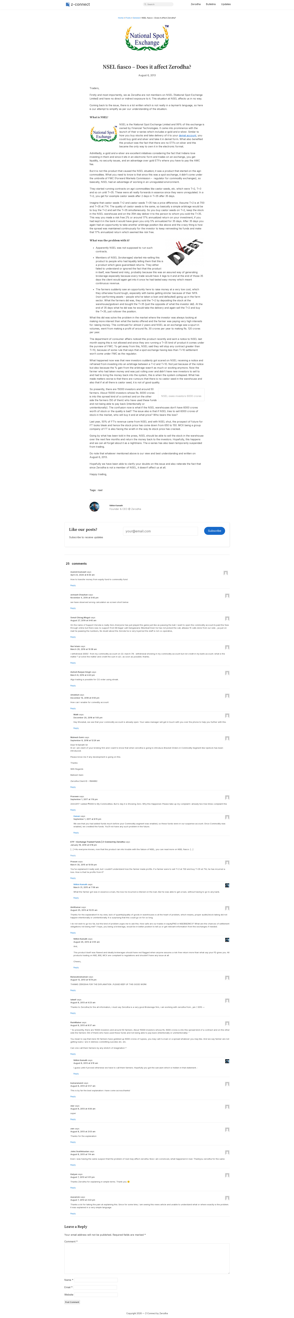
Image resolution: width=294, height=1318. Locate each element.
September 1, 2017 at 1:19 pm (84, 799)
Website (68, 1294)
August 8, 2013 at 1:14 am (82, 1154)
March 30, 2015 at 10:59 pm (83, 864)
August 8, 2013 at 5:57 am (82, 1086)
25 (68, 563)
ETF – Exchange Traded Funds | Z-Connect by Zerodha (97, 842)
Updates (226, 4)
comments (79, 563)
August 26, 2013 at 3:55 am (87, 942)
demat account (187, 135)
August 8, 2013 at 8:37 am (82, 1025)
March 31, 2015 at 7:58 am (86, 887)
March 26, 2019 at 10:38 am (83, 649)
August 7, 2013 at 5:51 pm (82, 1177)
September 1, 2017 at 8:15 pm (87, 819)
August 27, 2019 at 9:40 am (83, 620)
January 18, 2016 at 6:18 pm (83, 845)
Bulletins (211, 4)
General (136, 18)
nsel (100, 490)
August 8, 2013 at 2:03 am (82, 1131)
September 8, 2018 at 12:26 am (85, 740)
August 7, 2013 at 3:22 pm (82, 1200)
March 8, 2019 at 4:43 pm (82, 675)
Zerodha (196, 4)
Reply (73, 585)
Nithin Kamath (116, 505)
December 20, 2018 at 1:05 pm (88, 717)
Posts (128, 18)
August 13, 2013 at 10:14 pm (83, 979)
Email (68, 1287)
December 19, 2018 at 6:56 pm (84, 698)
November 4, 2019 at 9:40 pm (84, 597)
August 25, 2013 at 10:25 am (83, 910)
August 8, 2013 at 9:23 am (82, 1002)
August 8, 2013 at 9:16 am (86, 1063)
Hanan (77, 816)
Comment (71, 1241)
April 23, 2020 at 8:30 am (82, 575)
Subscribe (214, 530)
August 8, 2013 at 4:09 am (82, 1108)
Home (121, 18)
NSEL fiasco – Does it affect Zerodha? (147, 67)
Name (68, 1279)
